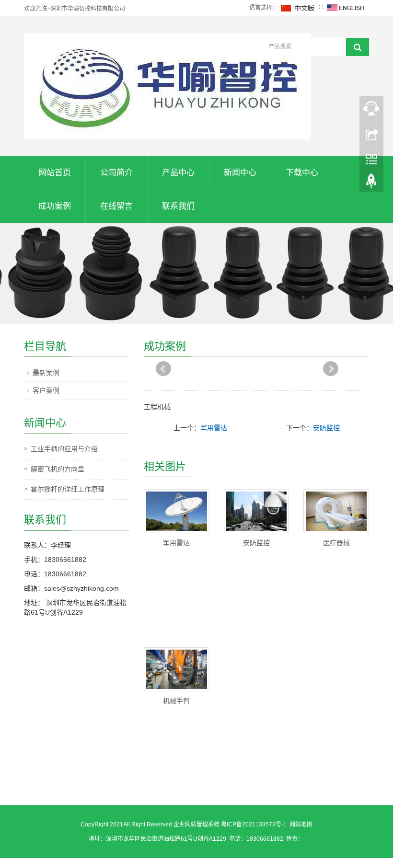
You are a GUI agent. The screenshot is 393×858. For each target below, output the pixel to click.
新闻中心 (240, 172)
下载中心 (302, 172)
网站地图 (300, 824)
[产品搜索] (357, 47)
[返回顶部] (371, 183)
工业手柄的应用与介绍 (64, 449)
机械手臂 (176, 701)
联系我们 (178, 206)
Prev (163, 369)
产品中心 (178, 172)
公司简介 (116, 172)
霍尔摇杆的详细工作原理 (67, 489)
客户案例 (46, 390)
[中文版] (298, 7)
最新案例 (46, 373)
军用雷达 (213, 428)
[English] (345, 7)
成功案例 (54, 206)
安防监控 (326, 428)
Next (330, 369)
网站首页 (54, 172)
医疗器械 (336, 543)
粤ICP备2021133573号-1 (254, 824)
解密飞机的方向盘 (57, 469)
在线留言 (116, 206)
